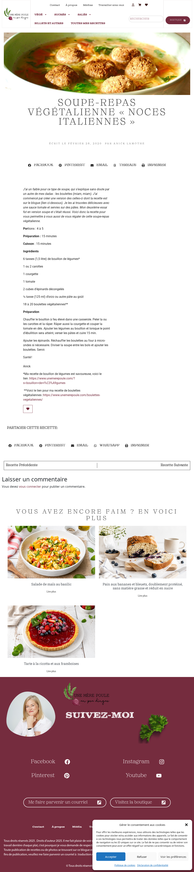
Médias (88, 5)
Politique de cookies (124, 865)
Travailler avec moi (111, 5)
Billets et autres (48, 23)
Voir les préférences (173, 857)
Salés (82, 14)
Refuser (142, 857)
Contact (55, 5)
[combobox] (146, 19)
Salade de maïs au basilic (51, 584)
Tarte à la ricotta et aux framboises (51, 663)
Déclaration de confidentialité (152, 865)
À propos (71, 5)
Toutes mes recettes (88, 23)
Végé (38, 14)
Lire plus (51, 591)
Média (77, 826)
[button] (186, 825)
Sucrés (60, 14)
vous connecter (30, 486)
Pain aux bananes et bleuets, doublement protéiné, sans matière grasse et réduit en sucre (143, 586)
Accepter (111, 857)
